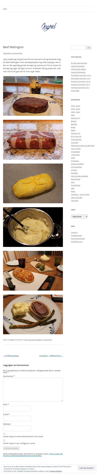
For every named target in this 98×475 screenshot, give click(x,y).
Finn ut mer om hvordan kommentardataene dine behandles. (33, 455)
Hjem (5, 9)
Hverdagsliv (75, 152)
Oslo (73, 182)
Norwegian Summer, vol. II (81, 75)
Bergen (73, 121)
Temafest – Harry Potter (80, 194)
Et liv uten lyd (76, 136)
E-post (6, 414)
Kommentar (9, 376)
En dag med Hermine (79, 63)
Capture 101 (75, 133)
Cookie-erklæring (56, 471)
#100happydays (11, 355)
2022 (73, 115)
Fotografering (76, 139)
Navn (6, 404)
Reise (73, 191)
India (73, 158)
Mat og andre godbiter (33, 340)
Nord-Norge (75, 179)
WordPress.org (76, 241)
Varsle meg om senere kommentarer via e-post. (23, 436)
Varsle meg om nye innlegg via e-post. (19, 443)
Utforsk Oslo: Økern (78, 69)
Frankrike (74, 142)
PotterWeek (75, 185)
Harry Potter (76, 149)
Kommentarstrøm (78, 238)
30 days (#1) (75, 118)
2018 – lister (75, 106)
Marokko (74, 173)
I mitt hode (75, 155)
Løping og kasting (77, 66)
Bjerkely (74, 124)
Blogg (73, 127)
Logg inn (74, 232)
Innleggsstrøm (76, 235)
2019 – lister (75, 109)
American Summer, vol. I (80, 87)
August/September (78, 72)
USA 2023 (74, 200)
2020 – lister (75, 112)
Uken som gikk (76, 197)
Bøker (73, 130)
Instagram (75, 161)
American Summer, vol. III (80, 81)
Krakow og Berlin (77, 164)
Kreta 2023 (75, 90)
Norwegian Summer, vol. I (81, 78)
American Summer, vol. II (80, 84)
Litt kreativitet (76, 167)
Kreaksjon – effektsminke (51, 355)
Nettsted (6, 424)
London (74, 170)
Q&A (73, 188)
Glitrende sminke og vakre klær (83, 145)
